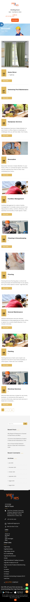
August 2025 (11, 480)
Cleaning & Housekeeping (17, 238)
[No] (28, 597)
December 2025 (12, 467)
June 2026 (11, 463)
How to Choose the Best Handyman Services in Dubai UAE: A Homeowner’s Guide (16, 445)
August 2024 (11, 485)
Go (25, 423)
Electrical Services (14, 389)
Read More (6, 80)
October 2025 (12, 471)
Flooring (11, 274)
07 (4, 91)
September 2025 (12, 476)
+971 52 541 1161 (9, 16)
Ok (15, 599)
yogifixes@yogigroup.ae (13, 523)
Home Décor (12, 72)
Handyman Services (15, 122)
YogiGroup (11, 74)
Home (2, 31)
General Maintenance (15, 312)
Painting (11, 351)
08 (4, 124)
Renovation (12, 159)
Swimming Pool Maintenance (18, 89)
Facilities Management (16, 199)
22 (4, 74)
